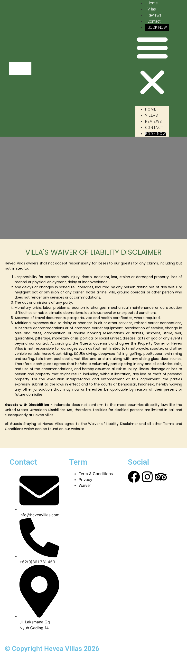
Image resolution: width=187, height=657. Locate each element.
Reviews (154, 15)
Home (150, 109)
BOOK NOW (157, 27)
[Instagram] (147, 477)
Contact (154, 21)
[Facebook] (134, 477)
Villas (152, 9)
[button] (152, 65)
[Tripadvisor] (161, 477)
